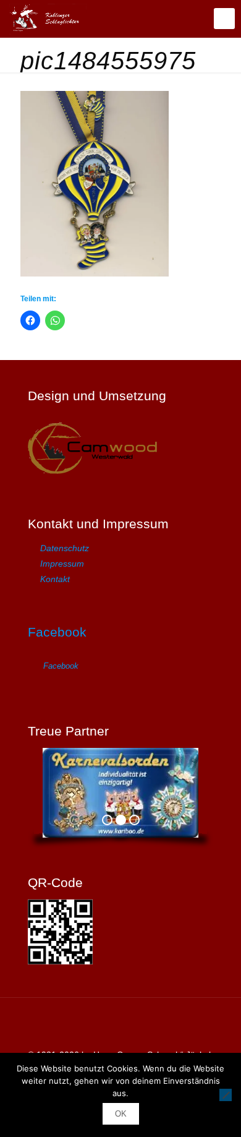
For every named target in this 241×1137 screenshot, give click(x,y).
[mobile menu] (224, 18)
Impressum (62, 563)
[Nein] (225, 1095)
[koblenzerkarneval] (48, 18)
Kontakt (55, 579)
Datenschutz (64, 548)
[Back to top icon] (120, 1023)
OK (121, 1113)
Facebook (57, 632)
